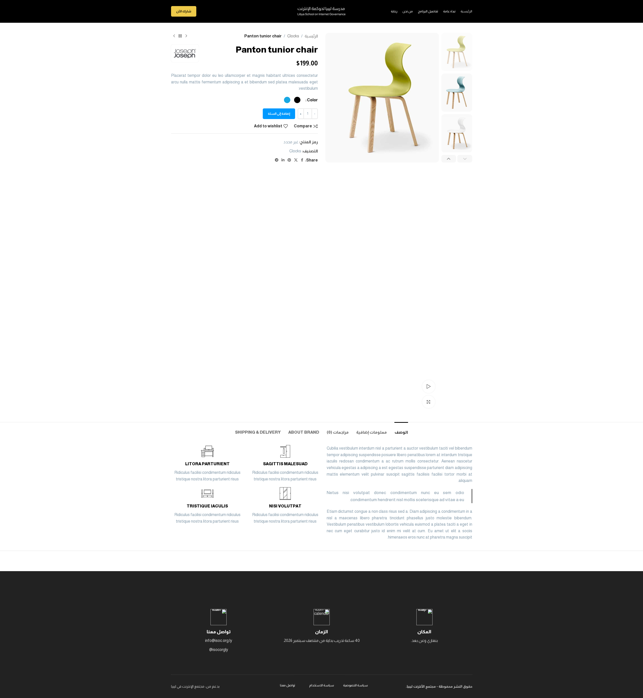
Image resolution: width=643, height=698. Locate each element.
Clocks (293, 36)
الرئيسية (311, 36)
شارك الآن (183, 11)
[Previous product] (186, 36)
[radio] (297, 100)
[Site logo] (321, 11)
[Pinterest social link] (289, 160)
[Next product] (174, 36)
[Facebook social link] (302, 160)
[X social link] (296, 160)
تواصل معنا (287, 685)
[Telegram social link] (276, 160)
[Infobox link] (285, 463)
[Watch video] (428, 386)
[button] (464, 158)
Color (312, 100)
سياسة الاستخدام (321, 685)
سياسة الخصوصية (355, 685)
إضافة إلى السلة (279, 113)
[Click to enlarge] (428, 401)
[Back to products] (180, 36)
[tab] (401, 429)
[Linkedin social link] (283, 160)
